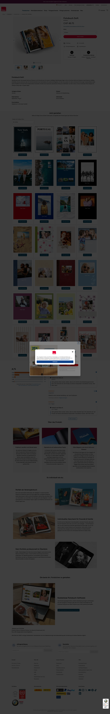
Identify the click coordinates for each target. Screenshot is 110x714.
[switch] (106, 707)
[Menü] (108, 699)
